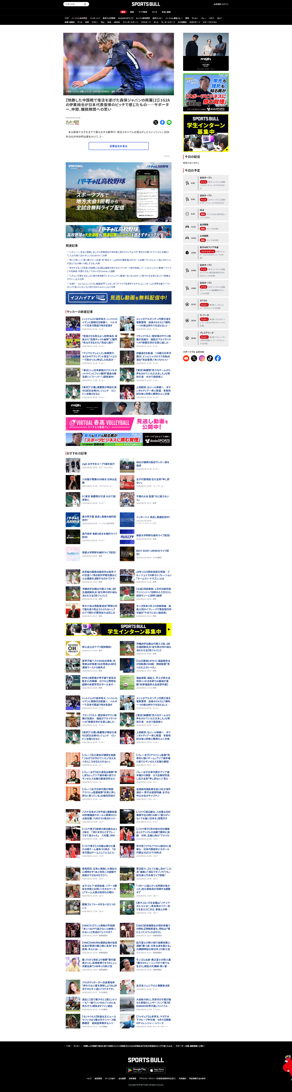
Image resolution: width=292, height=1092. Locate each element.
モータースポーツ (168, 22)
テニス (79, 22)
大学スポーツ (194, 22)
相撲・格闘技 (70, 22)
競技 (123, 12)
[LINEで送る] (169, 122)
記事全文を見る (118, 146)
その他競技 (182, 22)
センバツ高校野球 (143, 18)
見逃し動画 (166, 12)
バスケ (211, 18)
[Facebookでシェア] (162, 122)
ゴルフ (219, 18)
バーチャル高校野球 (79, 18)
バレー (203, 18)
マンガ (154, 12)
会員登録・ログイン (221, 4)
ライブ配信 (143, 12)
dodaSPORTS (125, 18)
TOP (67, 18)
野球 (187, 18)
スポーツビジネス (210, 22)
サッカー (195, 18)
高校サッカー (158, 18)
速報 (132, 12)
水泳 (109, 22)
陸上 (103, 22)
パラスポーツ (146, 22)
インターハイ (95, 18)
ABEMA (117, 22)
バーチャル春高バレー (174, 18)
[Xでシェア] (155, 122)
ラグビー (95, 22)
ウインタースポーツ (130, 22)
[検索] (85, 4)
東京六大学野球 (109, 18)
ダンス (156, 22)
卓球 (87, 22)
